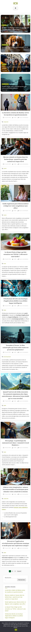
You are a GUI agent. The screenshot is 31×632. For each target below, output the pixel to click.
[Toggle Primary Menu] (15, 8)
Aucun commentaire (23, 117)
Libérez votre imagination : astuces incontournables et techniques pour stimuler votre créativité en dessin (15, 489)
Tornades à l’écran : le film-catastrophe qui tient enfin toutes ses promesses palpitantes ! (14, 87)
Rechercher (8, 577)
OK (16, 629)
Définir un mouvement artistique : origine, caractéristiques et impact (15, 67)
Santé (5, 168)
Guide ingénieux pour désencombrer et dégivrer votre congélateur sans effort (15, 206)
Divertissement (5, 44)
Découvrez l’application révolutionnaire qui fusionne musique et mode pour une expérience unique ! (15, 543)
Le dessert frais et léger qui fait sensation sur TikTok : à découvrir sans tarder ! (16, 254)
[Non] (29, 626)
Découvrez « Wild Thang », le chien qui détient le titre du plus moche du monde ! (15, 48)
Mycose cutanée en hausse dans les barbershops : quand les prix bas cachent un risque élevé (15, 159)
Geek (5, 310)
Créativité (4, 25)
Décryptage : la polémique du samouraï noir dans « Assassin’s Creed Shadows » (15, 443)
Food (5, 263)
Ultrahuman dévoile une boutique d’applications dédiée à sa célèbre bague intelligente (15, 301)
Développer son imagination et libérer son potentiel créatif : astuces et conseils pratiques (15, 28)
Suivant (19, 571)
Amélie (14, 117)
